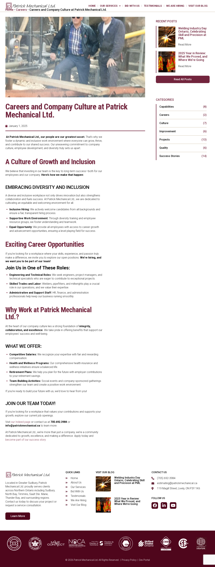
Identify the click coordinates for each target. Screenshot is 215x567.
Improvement (167, 131)
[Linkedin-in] (164, 505)
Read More (184, 44)
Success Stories (169, 156)
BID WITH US (132, 5)
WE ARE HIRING (175, 5)
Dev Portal (144, 560)
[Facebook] (155, 505)
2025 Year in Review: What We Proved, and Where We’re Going (192, 56)
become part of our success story (25, 439)
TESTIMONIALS (153, 5)
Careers (164, 114)
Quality (163, 147)
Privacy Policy (129, 560)
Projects (164, 139)
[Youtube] (173, 505)
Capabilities (166, 106)
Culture (163, 123)
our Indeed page (20, 421)
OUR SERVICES (108, 5)
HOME (92, 5)
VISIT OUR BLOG (198, 5)
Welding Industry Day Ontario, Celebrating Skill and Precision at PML (192, 33)
